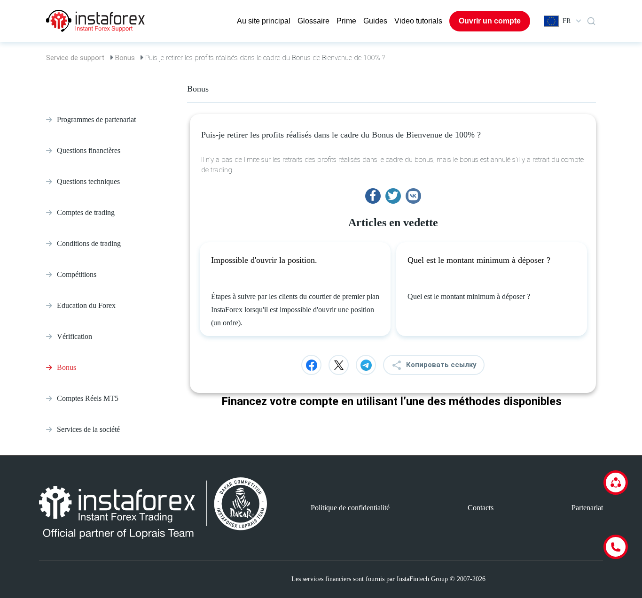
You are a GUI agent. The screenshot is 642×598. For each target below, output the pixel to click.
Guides (375, 21)
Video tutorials (418, 21)
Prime (346, 21)
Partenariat (587, 508)
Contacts (480, 508)
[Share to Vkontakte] (413, 196)
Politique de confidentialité (350, 508)
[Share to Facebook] (373, 196)
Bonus (125, 58)
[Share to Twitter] (393, 196)
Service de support (75, 58)
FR (567, 20)
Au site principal (263, 21)
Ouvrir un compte (490, 21)
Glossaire (313, 21)
